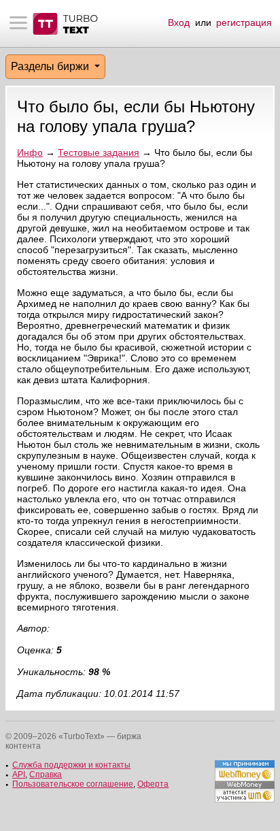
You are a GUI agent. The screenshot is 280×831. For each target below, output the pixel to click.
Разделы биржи (51, 66)
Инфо (30, 152)
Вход (179, 22)
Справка (45, 774)
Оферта (153, 784)
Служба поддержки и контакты (71, 765)
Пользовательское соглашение (72, 784)
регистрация (244, 22)
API (18, 774)
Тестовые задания (98, 152)
